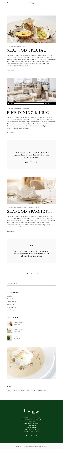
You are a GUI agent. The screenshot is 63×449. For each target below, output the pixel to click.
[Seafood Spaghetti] (31, 190)
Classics (9, 296)
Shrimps (40, 390)
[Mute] (49, 103)
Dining (15, 390)
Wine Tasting (26, 108)
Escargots (21, 390)
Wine (45, 390)
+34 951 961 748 (31, 425)
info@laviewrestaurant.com (31, 429)
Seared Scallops (19, 322)
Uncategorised (10, 307)
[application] (31, 103)
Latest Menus (10, 301)
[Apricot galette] (9, 330)
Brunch (9, 390)
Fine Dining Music (28, 112)
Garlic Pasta (17, 337)
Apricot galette (18, 329)
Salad (28, 390)
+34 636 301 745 (31, 427)
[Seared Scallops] (9, 323)
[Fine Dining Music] (31, 91)
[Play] (8, 103)
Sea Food (24, 207)
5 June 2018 (17, 324)
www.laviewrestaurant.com (31, 431)
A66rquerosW (17, 46)
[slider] (53, 103)
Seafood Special (26, 50)
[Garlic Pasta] (9, 338)
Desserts (9, 299)
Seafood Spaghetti (29, 211)
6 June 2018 (10, 46)
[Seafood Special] (31, 29)
